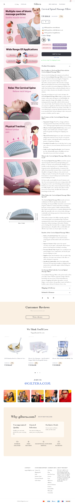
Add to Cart (56, 54)
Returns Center (38, 476)
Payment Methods (39, 478)
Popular (23, 4)
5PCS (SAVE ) (47, 48)
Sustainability (51, 488)
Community (50, 492)
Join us (37, 380)
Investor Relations (52, 484)
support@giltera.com (29, 470)
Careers (49, 476)
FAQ (36, 474)
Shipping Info (38, 472)
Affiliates (49, 482)
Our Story (50, 470)
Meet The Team (51, 474)
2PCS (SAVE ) (47, 44)
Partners (49, 486)
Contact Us (37, 470)
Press (49, 478)
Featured (62, 4)
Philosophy (50, 490)
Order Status (38, 480)
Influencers (50, 480)
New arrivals (53, 4)
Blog (49, 472)
